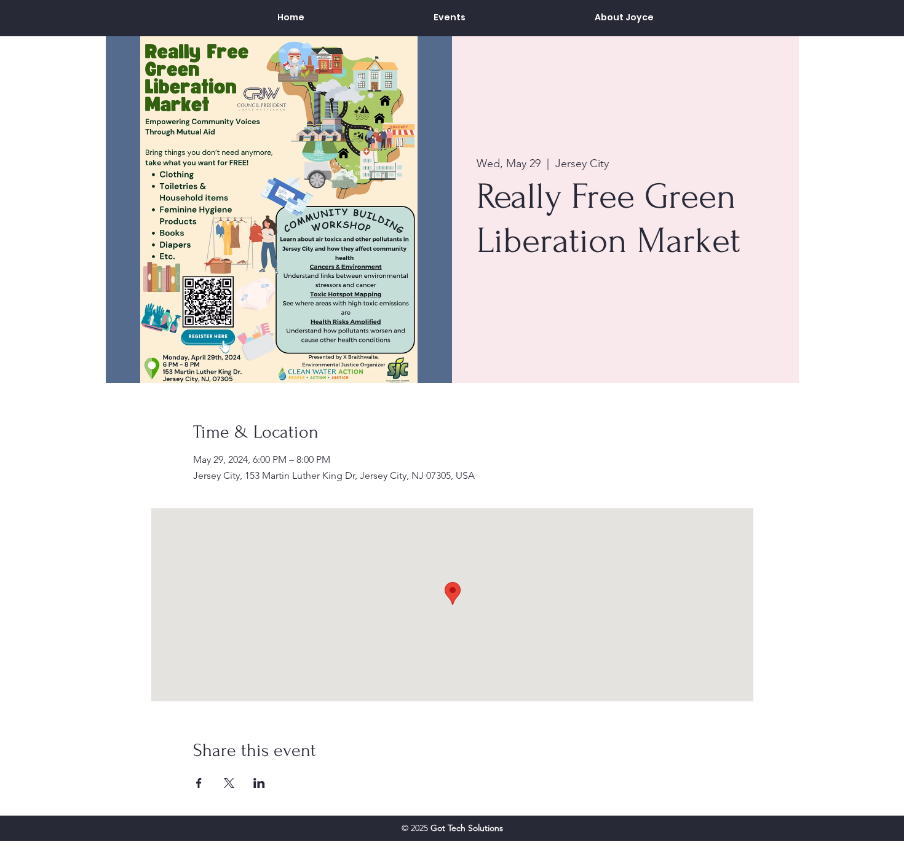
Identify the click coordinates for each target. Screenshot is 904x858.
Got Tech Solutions (466, 827)
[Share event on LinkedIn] (259, 783)
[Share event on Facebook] (199, 783)
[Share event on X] (229, 783)
